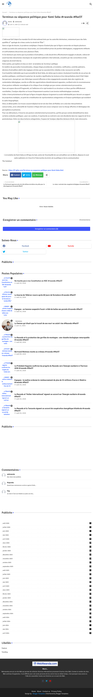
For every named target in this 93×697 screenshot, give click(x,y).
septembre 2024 (47, 613)
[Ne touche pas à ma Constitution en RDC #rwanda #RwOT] (7, 282)
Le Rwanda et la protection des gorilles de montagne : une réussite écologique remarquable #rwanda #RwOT (51, 338)
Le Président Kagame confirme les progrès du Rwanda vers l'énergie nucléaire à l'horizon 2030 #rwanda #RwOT (50, 367)
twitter (25, 252)
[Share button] (46, 174)
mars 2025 (47, 590)
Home (34, 691)
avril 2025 (47, 586)
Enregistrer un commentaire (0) (46, 229)
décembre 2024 (47, 602)
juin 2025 (47, 578)
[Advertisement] (46, 446)
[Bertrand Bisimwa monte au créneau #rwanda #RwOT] (7, 353)
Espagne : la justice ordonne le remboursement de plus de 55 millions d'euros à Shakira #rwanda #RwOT (50, 381)
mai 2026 (47, 535)
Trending (5, 652)
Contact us (46, 691)
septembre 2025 (47, 566)
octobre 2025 (47, 562)
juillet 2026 (47, 527)
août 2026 (47, 523)
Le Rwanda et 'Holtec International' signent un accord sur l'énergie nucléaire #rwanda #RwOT (50, 395)
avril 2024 (47, 633)
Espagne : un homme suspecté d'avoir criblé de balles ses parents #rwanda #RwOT (48, 309)
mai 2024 (47, 629)
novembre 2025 (47, 559)
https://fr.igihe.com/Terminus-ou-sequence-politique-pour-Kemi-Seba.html (36, 170)
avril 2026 (47, 539)
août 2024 (47, 617)
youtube (71, 246)
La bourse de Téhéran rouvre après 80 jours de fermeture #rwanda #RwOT (45, 295)
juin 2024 (47, 625)
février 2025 (47, 594)
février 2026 (47, 547)
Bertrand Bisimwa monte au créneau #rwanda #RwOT (37, 352)
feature (4, 648)
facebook (25, 246)
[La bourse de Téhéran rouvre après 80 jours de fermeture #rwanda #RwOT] (7, 296)
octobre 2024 (47, 609)
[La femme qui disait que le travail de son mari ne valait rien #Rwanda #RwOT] (7, 325)
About (39, 691)
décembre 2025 (47, 555)
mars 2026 (47, 543)
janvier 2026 (47, 551)
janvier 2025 (47, 598)
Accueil (4, 12)
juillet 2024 (47, 621)
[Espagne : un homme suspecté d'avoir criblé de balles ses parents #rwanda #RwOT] (7, 311)
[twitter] (46, 681)
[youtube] (50, 681)
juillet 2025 (47, 574)
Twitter (28, 175)
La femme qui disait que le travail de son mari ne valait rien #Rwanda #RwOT (46, 323)
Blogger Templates (39, 694)
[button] (90, 4)
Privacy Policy (56, 691)
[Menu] (3, 4)
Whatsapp (39, 175)
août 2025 (47, 570)
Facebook (17, 175)
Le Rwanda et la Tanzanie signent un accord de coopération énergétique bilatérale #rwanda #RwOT (52, 409)
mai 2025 (47, 582)
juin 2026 (47, 531)
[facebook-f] (43, 681)
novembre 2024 (47, 606)
